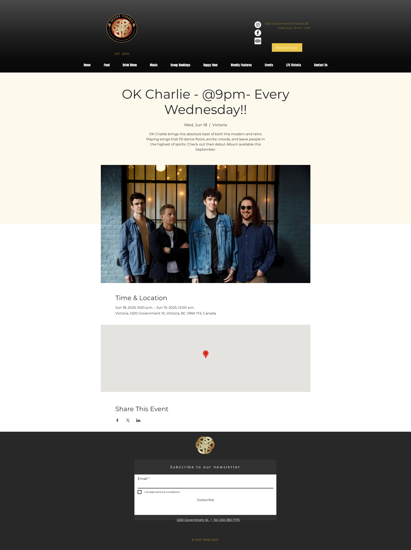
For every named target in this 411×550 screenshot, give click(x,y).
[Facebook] (258, 33)
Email (142, 478)
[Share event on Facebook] (117, 420)
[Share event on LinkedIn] (138, 420)
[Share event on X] (128, 420)
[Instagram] (258, 24)
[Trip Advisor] (258, 41)
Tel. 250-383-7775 (226, 520)
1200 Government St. (193, 520)
